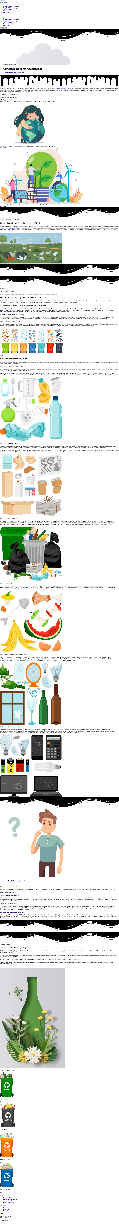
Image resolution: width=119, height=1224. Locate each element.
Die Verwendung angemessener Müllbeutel (11, 912)
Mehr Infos (3, 102)
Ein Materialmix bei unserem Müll (9, 895)
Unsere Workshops (8, 11)
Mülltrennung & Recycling (11, 6)
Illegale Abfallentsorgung (10, 8)
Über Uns (6, 12)
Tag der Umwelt (8, 9)
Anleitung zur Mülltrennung (16, 72)
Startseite (6, 5)
